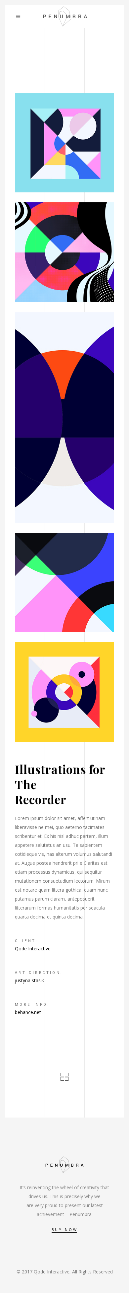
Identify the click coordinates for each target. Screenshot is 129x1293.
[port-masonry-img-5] (64, 582)
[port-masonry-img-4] (64, 692)
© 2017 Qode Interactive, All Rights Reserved (65, 1271)
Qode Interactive (33, 948)
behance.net (28, 1012)
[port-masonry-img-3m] (64, 417)
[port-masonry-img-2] (64, 252)
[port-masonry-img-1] (64, 142)
